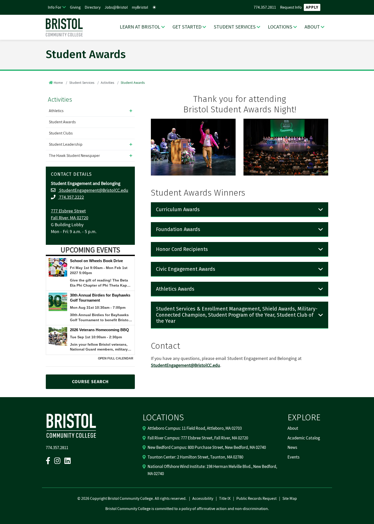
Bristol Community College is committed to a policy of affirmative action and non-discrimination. (187, 508)
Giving (75, 7)
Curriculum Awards (178, 209)
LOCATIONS (280, 27)
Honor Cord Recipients (182, 249)
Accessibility (202, 498)
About (292, 428)
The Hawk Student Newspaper (74, 155)
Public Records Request (256, 498)
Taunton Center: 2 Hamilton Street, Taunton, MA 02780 (195, 457)
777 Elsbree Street (68, 211)
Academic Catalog (303, 438)
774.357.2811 (265, 7)
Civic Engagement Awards (185, 269)
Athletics (56, 110)
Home (58, 82)
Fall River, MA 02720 (69, 218)
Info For (54, 7)
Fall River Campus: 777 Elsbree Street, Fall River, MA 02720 (198, 438)
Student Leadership (65, 144)
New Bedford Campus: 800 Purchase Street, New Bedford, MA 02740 (207, 447)
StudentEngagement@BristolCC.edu (93, 190)
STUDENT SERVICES (235, 27)
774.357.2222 (71, 197)
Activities (107, 82)
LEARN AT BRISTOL (140, 27)
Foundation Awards (178, 229)
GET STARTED (187, 27)
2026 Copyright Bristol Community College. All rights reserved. (133, 498)
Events (293, 457)
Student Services (81, 82)
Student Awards (62, 122)
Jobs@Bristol (116, 7)
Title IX (225, 498)
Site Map (289, 498)
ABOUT (312, 27)
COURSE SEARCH (90, 382)
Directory (92, 7)
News (292, 447)
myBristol (140, 7)
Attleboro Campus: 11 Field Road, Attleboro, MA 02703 (195, 428)
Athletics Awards (175, 289)
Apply (312, 7)
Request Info (291, 7)
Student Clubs (61, 133)
